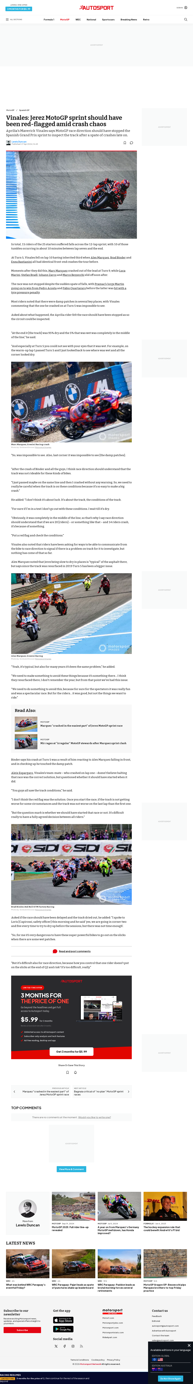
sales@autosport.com (163, 1340)
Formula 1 (49, 19)
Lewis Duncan (19, 142)
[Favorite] (125, 143)
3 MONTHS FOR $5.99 (18, 9)
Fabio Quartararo (74, 288)
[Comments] (132, 143)
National (91, 19)
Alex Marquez (100, 257)
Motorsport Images (43, 447)
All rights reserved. (111, 1364)
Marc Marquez (58, 270)
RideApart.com (110, 1337)
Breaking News (129, 19)
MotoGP (65, 19)
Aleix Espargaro (22, 773)
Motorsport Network (90, 1364)
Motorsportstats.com (113, 1332)
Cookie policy (98, 1360)
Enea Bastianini (21, 262)
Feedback (157, 1316)
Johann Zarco (48, 275)
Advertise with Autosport (164, 1330)
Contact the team (160, 1335)
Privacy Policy (113, 1360)
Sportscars (108, 19)
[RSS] (81, 1346)
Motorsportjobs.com (113, 1323)
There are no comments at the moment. (71, 1117)
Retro (146, 19)
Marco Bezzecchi (73, 275)
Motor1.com (108, 1318)
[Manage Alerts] (75, 1072)
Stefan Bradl (29, 275)
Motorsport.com (111, 1327)
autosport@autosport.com (165, 1326)
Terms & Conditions (79, 1360)
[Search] (186, 19)
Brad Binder (118, 257)
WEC (78, 19)
